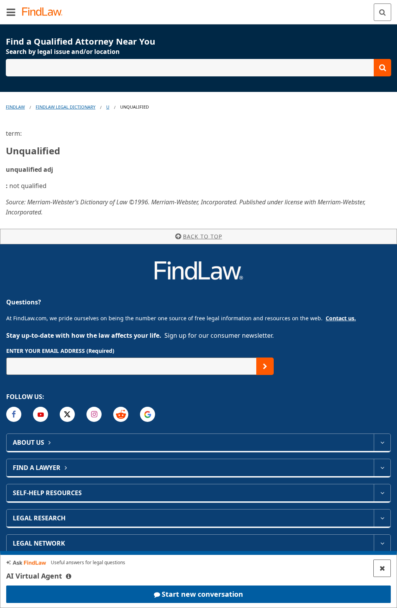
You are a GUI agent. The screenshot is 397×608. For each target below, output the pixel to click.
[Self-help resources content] (382, 492)
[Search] (382, 12)
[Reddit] (120, 414)
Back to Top (202, 236)
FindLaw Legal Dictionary (65, 107)
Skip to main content (198, 9)
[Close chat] (382, 568)
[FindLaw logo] (45, 12)
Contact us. (341, 318)
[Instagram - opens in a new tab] (94, 414)
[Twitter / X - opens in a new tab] (67, 414)
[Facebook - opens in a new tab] (13, 414)
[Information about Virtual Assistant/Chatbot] (68, 576)
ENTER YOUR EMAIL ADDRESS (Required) (60, 350)
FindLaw (15, 107)
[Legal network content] (382, 543)
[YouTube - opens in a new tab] (40, 414)
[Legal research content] (382, 518)
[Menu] (11, 12)
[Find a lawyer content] (382, 467)
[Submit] (265, 366)
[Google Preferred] (147, 414)
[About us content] (382, 442)
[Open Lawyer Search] (198, 67)
